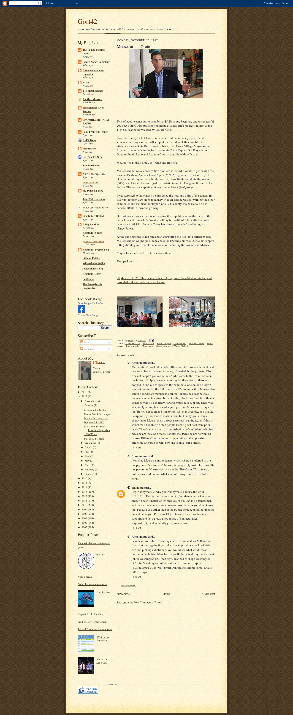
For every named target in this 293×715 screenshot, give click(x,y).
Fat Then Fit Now (92, 157)
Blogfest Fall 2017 (94, 422)
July (87, 451)
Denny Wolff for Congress (98, 414)
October (89, 405)
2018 (85, 392)
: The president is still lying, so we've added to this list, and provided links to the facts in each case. (164, 280)
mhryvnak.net (90, 182)
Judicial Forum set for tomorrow (95, 629)
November (91, 401)
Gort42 (87, 21)
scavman (137, 487)
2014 (85, 487)
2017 (85, 396)
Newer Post (123, 594)
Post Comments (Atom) (148, 602)
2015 (85, 482)
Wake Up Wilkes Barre (95, 207)
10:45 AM (136, 577)
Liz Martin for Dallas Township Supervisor (97, 428)
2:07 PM (135, 479)
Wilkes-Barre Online (94, 263)
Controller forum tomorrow (92, 584)
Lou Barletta (132, 346)
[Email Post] (151, 340)
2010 (85, 505)
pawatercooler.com (93, 241)
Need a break (85, 576)
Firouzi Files (89, 148)
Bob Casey (148, 343)
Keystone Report (92, 274)
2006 (85, 522)
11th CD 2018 (132, 343)
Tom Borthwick (91, 165)
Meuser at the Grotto (95, 409)
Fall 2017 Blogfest (94, 438)
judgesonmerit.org (93, 268)
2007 (85, 518)
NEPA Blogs (89, 140)
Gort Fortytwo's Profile (90, 303)
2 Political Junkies (93, 91)
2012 (85, 496)
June (87, 456)
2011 (85, 500)
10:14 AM (136, 528)
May (87, 460)
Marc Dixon (148, 346)
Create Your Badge (88, 315)
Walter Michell (181, 346)
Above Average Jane (94, 174)
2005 (85, 527)
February (90, 469)
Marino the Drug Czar (96, 418)
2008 (85, 513)
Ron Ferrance (163, 346)
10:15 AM (136, 447)
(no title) (101, 554)
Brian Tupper (164, 343)
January (89, 473)
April (88, 465)
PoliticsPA (88, 279)
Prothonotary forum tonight (92, 621)
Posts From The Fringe (95, 132)
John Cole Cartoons (94, 199)
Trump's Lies (124, 261)
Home (166, 594)
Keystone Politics (92, 233)
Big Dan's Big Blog (93, 190)
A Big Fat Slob (91, 224)
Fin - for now (103, 592)
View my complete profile (101, 369)
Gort (101, 362)
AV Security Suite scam (102, 638)
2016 (85, 478)
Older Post (208, 594)
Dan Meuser (180, 343)
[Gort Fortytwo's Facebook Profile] (81, 311)
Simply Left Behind (93, 216)
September (91, 442)
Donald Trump (196, 343)
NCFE (86, 82)
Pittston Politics (91, 258)
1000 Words (90, 434)
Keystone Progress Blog (96, 249)
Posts (86, 342)
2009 (85, 509)
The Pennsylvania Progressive (92, 286)
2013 (85, 491)
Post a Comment (128, 585)
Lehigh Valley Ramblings (96, 62)
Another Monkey (92, 99)
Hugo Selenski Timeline (90, 614)
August (89, 447)
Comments (89, 348)
